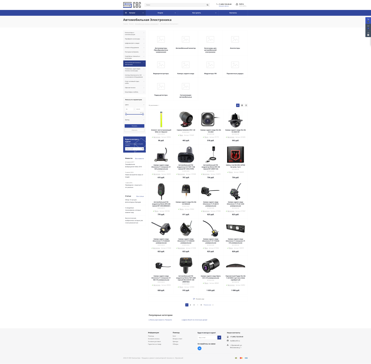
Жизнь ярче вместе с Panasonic (161, 320)
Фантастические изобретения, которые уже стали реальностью (134, 220)
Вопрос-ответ (177, 339)
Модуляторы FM (210, 73)
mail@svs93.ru (235, 341)
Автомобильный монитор (186, 48)
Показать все (207, 305)
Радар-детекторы (161, 95)
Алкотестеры (235, 48)
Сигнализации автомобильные (185, 96)
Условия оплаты (154, 339)
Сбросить (134, 130)
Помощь (151, 336)
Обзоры (175, 344)
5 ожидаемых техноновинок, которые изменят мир (133, 210)
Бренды (175, 341)
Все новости (139, 158)
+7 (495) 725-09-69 (224, 4)
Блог (174, 336)
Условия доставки (154, 341)
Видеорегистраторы (161, 73)
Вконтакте (199, 348)
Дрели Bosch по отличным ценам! (195, 320)
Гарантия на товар (154, 344)
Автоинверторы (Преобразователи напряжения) (161, 50)
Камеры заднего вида (185, 73)
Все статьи (140, 196)
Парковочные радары (235, 73)
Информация (153, 333)
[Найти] (207, 5)
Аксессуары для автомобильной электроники (210, 50)
